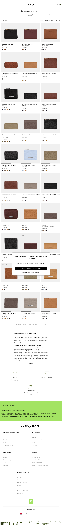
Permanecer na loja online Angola (31, 272)
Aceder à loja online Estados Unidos (31, 268)
